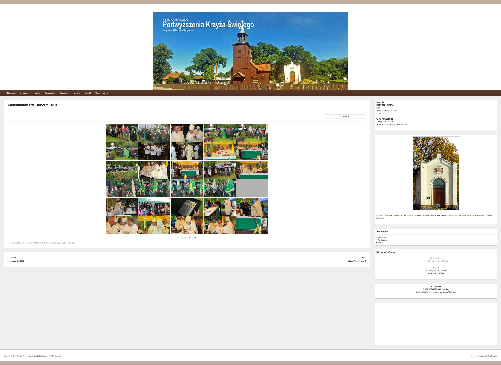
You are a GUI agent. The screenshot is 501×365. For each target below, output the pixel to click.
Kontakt (88, 93)
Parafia (37, 93)
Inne (380, 242)
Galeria (77, 93)
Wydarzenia (382, 240)
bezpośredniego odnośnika (65, 243)
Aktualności (11, 93)
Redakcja (37, 243)
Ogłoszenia (24, 93)
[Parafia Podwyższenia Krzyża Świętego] (250, 89)
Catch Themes (491, 356)
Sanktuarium (49, 93)
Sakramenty (64, 93)
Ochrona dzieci (101, 93)
